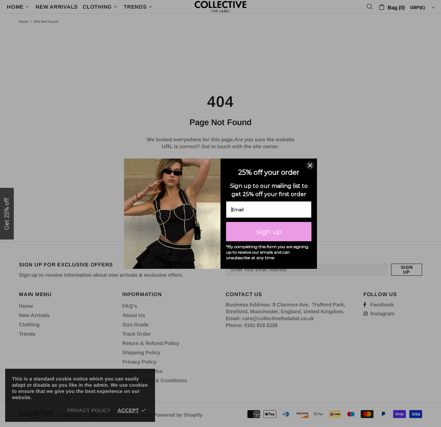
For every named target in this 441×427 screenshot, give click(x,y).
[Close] (310, 165)
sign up (268, 231)
